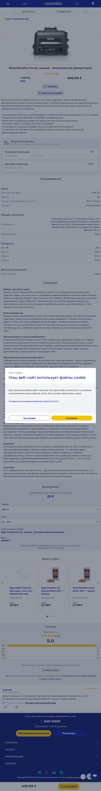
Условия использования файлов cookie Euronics (34, 401)
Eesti (11, 372)
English (19, 372)
